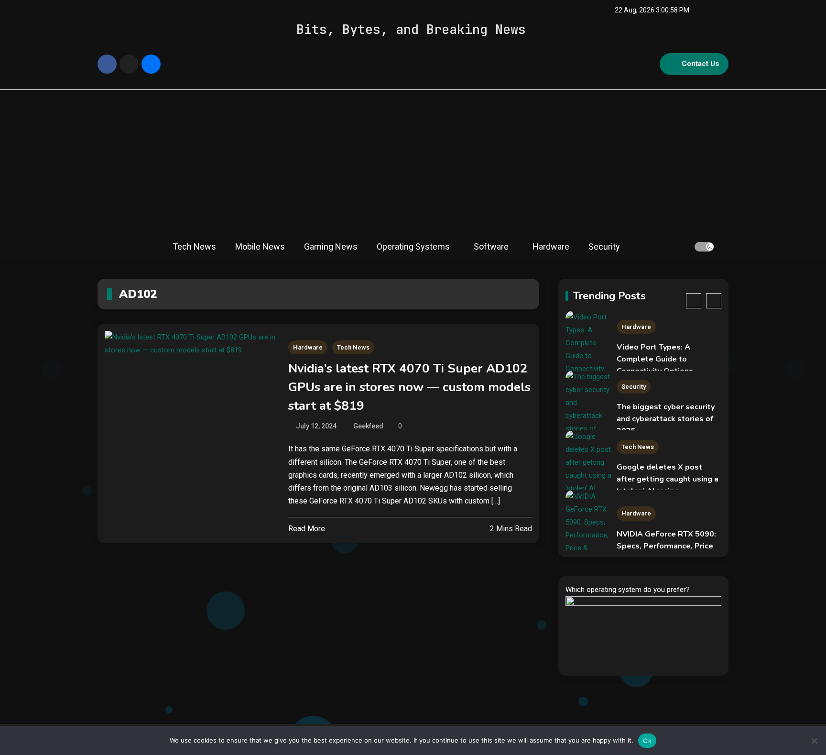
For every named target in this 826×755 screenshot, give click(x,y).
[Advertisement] (413, 162)
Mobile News (260, 246)
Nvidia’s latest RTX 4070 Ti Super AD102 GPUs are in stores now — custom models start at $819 (409, 387)
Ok (647, 740)
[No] (814, 740)
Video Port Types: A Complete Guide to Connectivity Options (655, 359)
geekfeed (368, 426)
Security (604, 246)
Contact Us (700, 63)
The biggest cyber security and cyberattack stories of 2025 (666, 419)
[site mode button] (704, 247)
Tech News (194, 246)
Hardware (551, 246)
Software (491, 246)
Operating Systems (413, 246)
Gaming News (331, 246)
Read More (306, 528)
